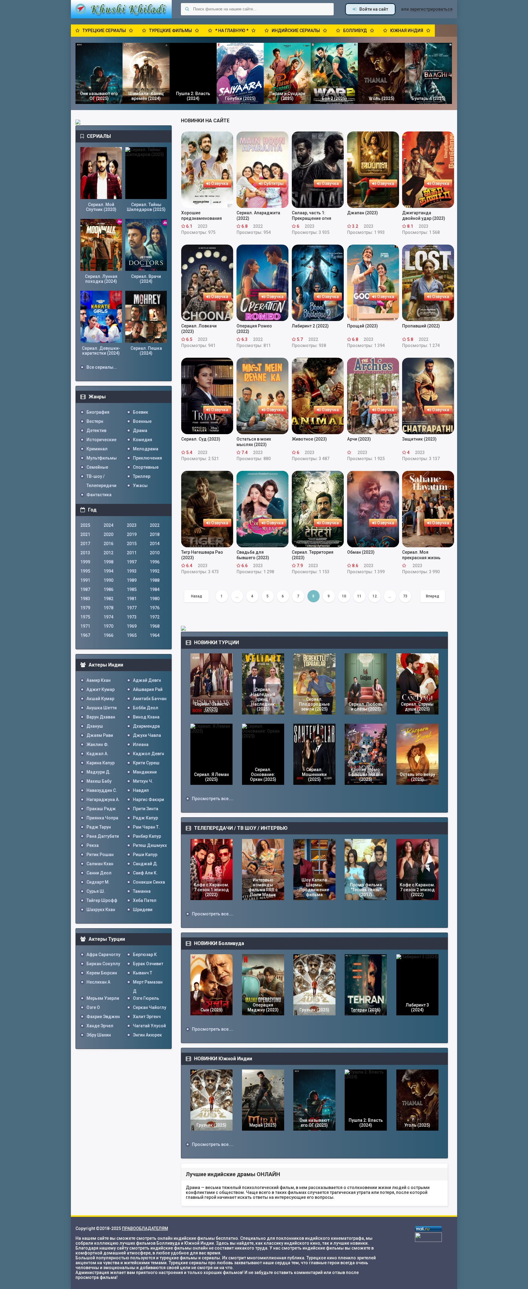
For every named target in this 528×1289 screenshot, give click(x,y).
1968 (155, 626)
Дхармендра (146, 726)
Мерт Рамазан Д (148, 983)
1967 (85, 635)
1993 (132, 571)
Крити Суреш (146, 762)
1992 (155, 571)
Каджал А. (97, 753)
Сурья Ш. (95, 891)
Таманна (142, 891)
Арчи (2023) (359, 439)
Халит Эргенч (147, 1016)
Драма (140, 430)
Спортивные (146, 467)
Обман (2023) (361, 552)
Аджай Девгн (147, 680)
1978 (108, 607)
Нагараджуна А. (103, 799)
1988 (155, 580)
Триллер (141, 476)
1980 (155, 598)
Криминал (97, 448)
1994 (108, 571)
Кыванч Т (142, 972)
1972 (155, 617)
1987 (85, 589)
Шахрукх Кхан (100, 909)
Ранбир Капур (147, 836)
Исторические (101, 439)
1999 (85, 562)
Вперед (432, 596)
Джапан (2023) (362, 212)
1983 (85, 598)
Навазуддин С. (101, 790)
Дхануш (94, 726)
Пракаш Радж (101, 808)
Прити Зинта (145, 808)
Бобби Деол (145, 707)
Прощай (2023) (362, 325)
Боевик (140, 412)
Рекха (92, 845)
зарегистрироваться (431, 9)
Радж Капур (145, 817)
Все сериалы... (101, 367)
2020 (108, 534)
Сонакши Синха (149, 882)
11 (359, 596)
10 (344, 596)
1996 (155, 562)
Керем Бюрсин (101, 972)
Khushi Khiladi (121, 9)
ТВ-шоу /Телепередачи (101, 477)
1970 (108, 626)
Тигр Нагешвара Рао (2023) (202, 555)
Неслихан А (98, 982)
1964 (155, 635)
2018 (155, 534)
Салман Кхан (99, 863)
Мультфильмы (101, 458)
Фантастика (99, 494)
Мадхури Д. (98, 772)
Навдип (141, 790)
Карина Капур (100, 762)
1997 (132, 562)
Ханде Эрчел (99, 1025)
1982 (108, 598)
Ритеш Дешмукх (150, 845)
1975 (85, 617)
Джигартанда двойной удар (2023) (423, 215)
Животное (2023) (309, 439)
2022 (155, 525)
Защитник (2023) (419, 439)
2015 (132, 543)
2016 (108, 543)
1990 (108, 580)
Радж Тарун (98, 827)
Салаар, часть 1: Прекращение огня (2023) (311, 215)
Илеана (140, 744)
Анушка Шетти (101, 707)
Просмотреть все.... (212, 798)
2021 (85, 534)
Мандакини (145, 772)
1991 (85, 580)
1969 (132, 626)
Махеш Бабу (99, 781)
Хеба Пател (144, 900)
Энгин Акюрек (147, 1034)
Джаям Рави (99, 735)
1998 (108, 562)
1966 (108, 635)
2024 (108, 525)
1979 (85, 607)
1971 (85, 626)
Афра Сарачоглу (103, 954)
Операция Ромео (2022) (254, 328)
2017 (85, 543)
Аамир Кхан (98, 680)
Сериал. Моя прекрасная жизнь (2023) (421, 555)
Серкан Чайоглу (149, 1007)
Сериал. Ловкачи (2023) (199, 328)
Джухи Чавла (147, 735)
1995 (85, 571)
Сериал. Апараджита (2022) (258, 215)
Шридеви (142, 909)
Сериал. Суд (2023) (200, 439)
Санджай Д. (145, 863)
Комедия (142, 439)
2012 (108, 552)
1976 (155, 607)
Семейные (97, 467)
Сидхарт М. (98, 882)
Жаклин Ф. (97, 744)
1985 (132, 589)
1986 (108, 589)
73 (405, 596)
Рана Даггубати (102, 836)
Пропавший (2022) (421, 325)
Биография (97, 412)
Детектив (96, 430)
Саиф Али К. (145, 872)
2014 (155, 543)
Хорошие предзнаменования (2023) (201, 215)
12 (374, 596)
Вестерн (94, 421)
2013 (85, 552)
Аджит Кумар (100, 689)
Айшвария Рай (148, 689)
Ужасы (140, 485)
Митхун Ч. (143, 781)
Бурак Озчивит (148, 963)
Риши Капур (145, 854)
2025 (85, 525)
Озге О (93, 1007)
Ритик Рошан (100, 854)
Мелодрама (145, 448)
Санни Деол (99, 872)
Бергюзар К (145, 954)
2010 (155, 552)
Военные (142, 421)
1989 (132, 580)
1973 (132, 617)
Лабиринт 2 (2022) (310, 325)
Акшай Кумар (100, 698)
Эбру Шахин (98, 1034)
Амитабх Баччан (150, 698)
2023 (132, 525)
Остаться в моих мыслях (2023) (254, 442)
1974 (108, 617)
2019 (132, 534)
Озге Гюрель (146, 998)
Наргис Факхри (148, 799)
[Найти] (187, 9)
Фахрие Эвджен (103, 1016)
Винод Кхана (146, 717)
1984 (155, 589)
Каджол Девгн (148, 753)
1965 (132, 635)
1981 (132, 598)
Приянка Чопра (102, 817)
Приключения (147, 458)
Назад (196, 596)
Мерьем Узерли (102, 998)
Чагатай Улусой (149, 1025)
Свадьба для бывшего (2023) (253, 555)
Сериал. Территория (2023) (312, 555)
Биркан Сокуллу (103, 963)
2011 (132, 552)
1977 (132, 607)
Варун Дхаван (100, 717)
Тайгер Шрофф (101, 900)
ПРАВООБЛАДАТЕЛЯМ (145, 1228)
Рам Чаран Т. (146, 827)
